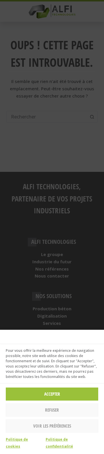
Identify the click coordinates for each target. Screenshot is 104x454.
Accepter (52, 394)
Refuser (52, 410)
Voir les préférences (52, 426)
